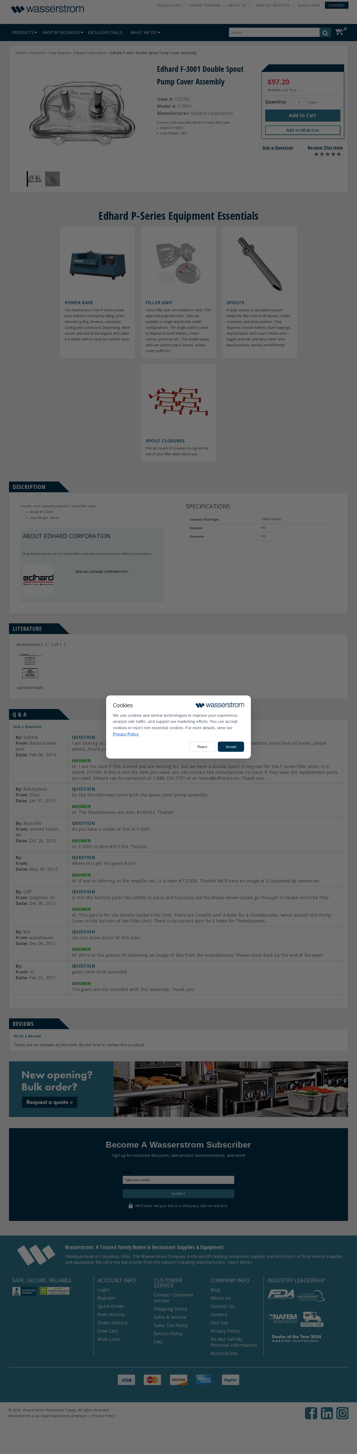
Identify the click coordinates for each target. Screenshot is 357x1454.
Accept (231, 747)
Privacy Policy (126, 734)
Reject (202, 747)
